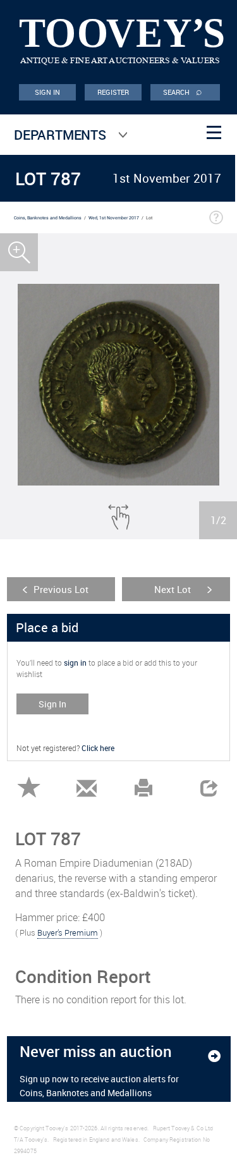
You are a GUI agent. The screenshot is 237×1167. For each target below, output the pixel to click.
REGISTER (113, 92)
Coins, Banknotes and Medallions (48, 218)
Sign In (52, 704)
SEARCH (182, 91)
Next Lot (172, 589)
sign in (75, 662)
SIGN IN (48, 92)
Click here (98, 748)
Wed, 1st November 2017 (113, 218)
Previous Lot (60, 589)
